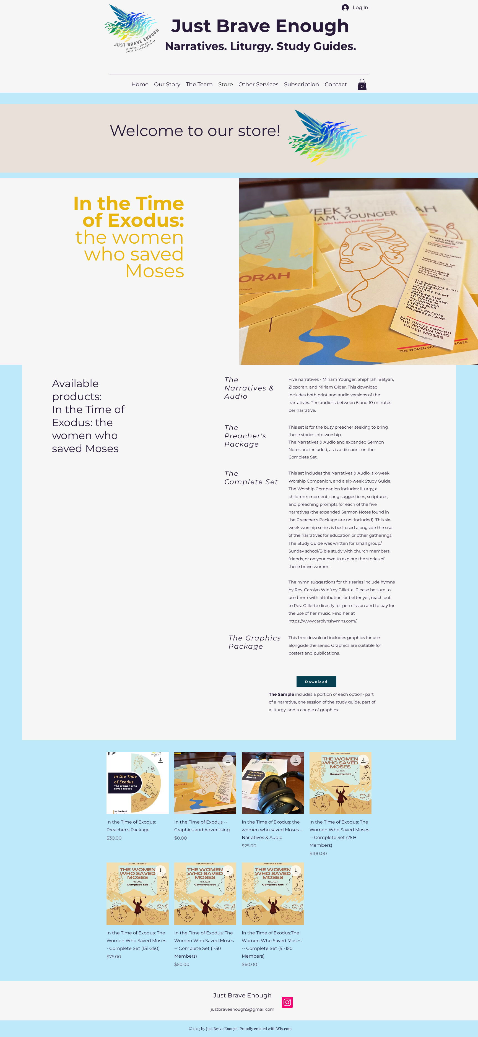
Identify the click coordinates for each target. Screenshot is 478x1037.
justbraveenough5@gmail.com (242, 1009)
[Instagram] (287, 1002)
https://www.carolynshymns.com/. (323, 621)
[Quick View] (137, 783)
